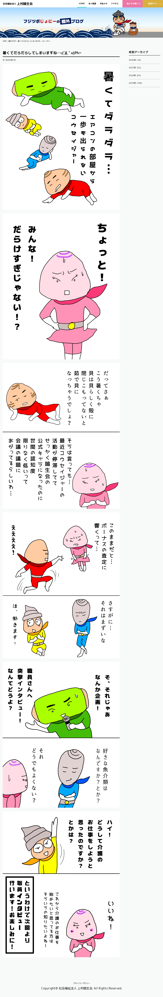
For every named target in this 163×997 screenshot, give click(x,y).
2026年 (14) (135, 60)
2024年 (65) (135, 75)
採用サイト (153, 3)
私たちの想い (132, 3)
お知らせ (103, 4)
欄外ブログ (12, 41)
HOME (82, 4)
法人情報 (92, 4)
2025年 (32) (135, 67)
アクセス (115, 4)
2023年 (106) (135, 83)
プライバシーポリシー (81, 983)
